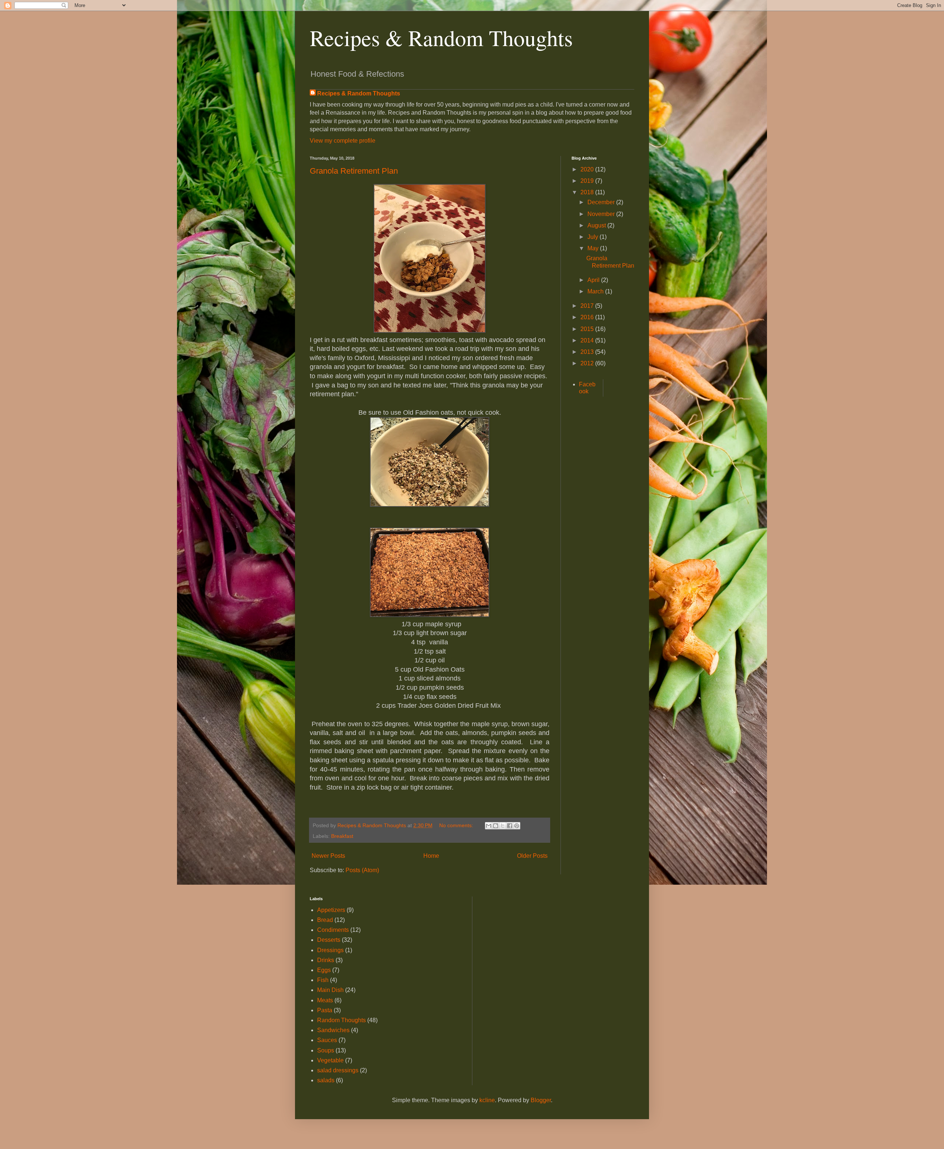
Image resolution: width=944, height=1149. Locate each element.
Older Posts (532, 856)
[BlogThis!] (495, 825)
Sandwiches (333, 1030)
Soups (325, 1050)
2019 (587, 181)
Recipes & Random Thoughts (441, 37)
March (596, 291)
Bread (325, 920)
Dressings (330, 950)
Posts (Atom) (362, 870)
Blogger (541, 1100)
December (601, 202)
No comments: (457, 825)
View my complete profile (342, 140)
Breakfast (342, 836)
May (593, 248)
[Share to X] (502, 825)
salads (325, 1080)
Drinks (325, 960)
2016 (587, 317)
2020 (587, 169)
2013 (587, 352)
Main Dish (330, 990)
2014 (587, 340)
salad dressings (337, 1070)
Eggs (324, 970)
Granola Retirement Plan (354, 170)
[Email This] (488, 825)
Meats (325, 1000)
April (594, 280)
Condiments (333, 930)
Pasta (324, 1010)
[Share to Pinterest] (516, 825)
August (597, 225)
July (593, 237)
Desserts (328, 940)
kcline (487, 1100)
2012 (587, 363)
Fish (323, 980)
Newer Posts (328, 856)
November (601, 214)
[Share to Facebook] (509, 825)
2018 (587, 192)
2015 (587, 329)
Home (431, 856)
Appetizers (331, 910)
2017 (587, 306)
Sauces (327, 1040)
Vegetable (330, 1060)
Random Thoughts (341, 1020)
